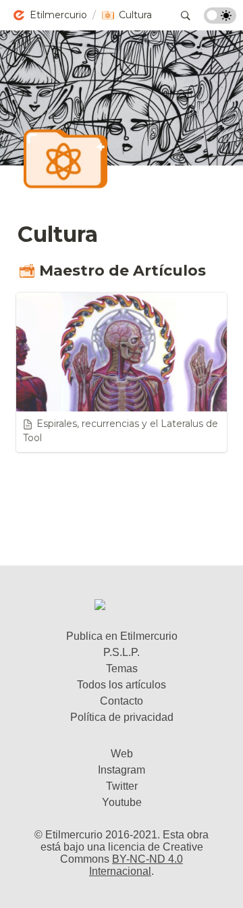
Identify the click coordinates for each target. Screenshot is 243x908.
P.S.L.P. (121, 652)
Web (122, 753)
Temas (122, 668)
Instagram (121, 770)
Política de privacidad (121, 717)
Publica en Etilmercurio (122, 636)
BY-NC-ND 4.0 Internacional (136, 865)
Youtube (122, 802)
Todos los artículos (121, 684)
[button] (49, 15)
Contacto (121, 701)
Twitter (122, 786)
